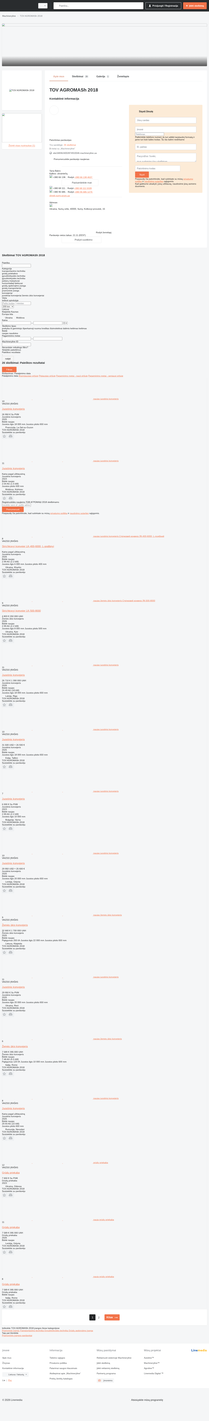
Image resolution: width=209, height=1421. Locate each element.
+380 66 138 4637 (84, 177)
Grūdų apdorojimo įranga (81, 1330)
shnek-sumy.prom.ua (59, 195)
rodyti (8, 358)
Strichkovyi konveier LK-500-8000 (21, 610)
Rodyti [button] (71, 177)
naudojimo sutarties (153, 181)
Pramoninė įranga (11, 1330)
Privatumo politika (58, 1363)
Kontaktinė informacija (13, 1368)
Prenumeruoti (12, 509)
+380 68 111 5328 (83, 188)
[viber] (108, 177)
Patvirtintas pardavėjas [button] (60, 140)
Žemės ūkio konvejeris (15, 925)
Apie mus (6, 1358)
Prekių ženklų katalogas (61, 1378)
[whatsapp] (99, 177)
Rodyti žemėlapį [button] (103, 232)
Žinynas (6, 1363)
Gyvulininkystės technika (56, 1330)
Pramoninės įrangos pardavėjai (17, 1335)
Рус (10, 1380)
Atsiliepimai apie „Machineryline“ (65, 1373)
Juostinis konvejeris (13, 409)
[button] (71, 159)
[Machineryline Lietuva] (18, 6)
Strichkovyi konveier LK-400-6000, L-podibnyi (28, 546)
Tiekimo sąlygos (57, 1358)
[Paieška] (56, 6)
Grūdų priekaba (11, 1172)
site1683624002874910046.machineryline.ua (75, 153)
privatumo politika (58, 513)
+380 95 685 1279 (84, 192)
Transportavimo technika (32, 1330)
